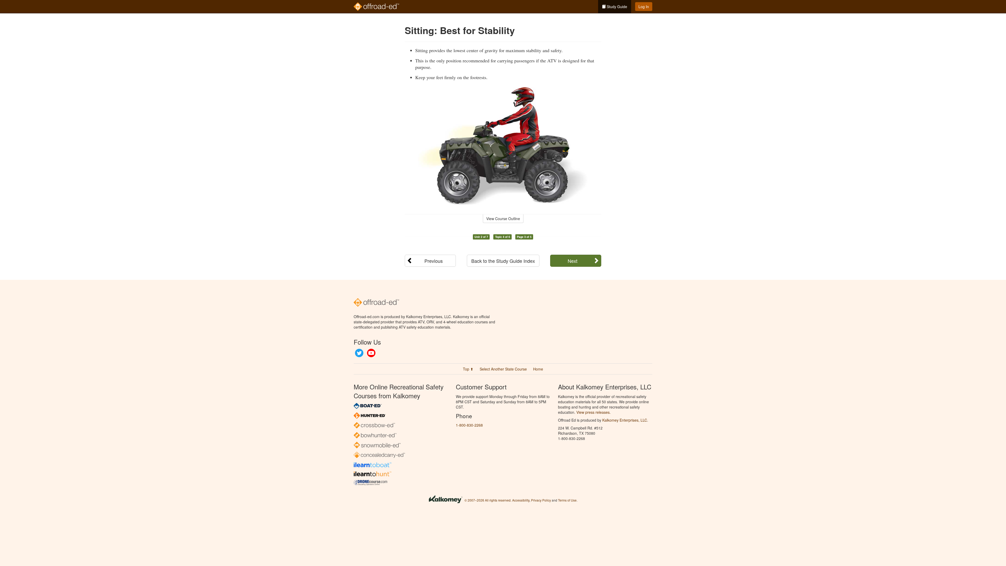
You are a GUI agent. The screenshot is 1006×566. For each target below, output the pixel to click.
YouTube (371, 353)
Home (538, 369)
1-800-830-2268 (469, 425)
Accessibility (520, 500)
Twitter (359, 353)
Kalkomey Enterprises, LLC (624, 420)
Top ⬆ (468, 369)
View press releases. (593, 412)
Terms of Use (567, 500)
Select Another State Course (503, 369)
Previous (433, 260)
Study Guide (616, 6)
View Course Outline (503, 218)
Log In (643, 6)
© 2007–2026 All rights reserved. (487, 500)
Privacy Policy (541, 500)
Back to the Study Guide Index (503, 260)
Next (572, 260)
